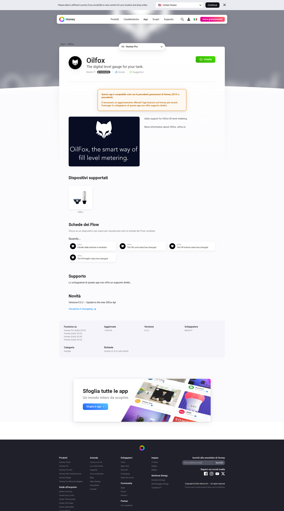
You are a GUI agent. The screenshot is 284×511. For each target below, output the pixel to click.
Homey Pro (63, 466)
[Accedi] (188, 19)
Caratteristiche (131, 19)
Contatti (93, 489)
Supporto (169, 19)
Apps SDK (125, 466)
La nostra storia (96, 466)
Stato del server (127, 477)
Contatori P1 (156, 488)
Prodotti (115, 19)
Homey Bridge (65, 477)
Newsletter (94, 485)
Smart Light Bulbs (66, 507)
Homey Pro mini (65, 470)
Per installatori (127, 505)
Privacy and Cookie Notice (195, 487)
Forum (123, 491)
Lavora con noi (96, 462)
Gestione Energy (158, 480)
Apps (63, 44)
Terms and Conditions (216, 487)
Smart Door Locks (66, 495)
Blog (92, 477)
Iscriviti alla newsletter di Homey (208, 457)
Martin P (188, 330)
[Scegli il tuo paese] (195, 19)
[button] (179, 5)
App (145, 19)
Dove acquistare (97, 474)
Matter (154, 470)
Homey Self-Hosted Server (70, 474)
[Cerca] (182, 19)
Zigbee (154, 466)
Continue (212, 5)
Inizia (123, 462)
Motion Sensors (65, 491)
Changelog (125, 474)
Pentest (124, 495)
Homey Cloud (64, 462)
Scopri (156, 19)
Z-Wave (154, 462)
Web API (124, 470)
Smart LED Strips (66, 503)
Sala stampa (95, 481)
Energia (67, 351)
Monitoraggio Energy (159, 484)
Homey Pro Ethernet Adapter (71, 481)
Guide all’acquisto (68, 487)
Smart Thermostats (67, 499)
